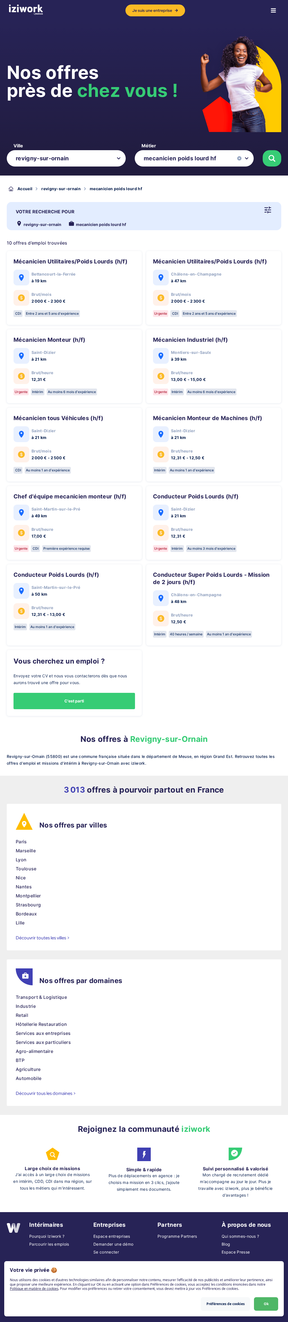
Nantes (24, 887)
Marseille (26, 850)
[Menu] (273, 10)
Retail (22, 1015)
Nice (21, 877)
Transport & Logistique (41, 997)
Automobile (28, 1078)
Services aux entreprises (43, 1033)
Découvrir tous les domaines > (46, 1093)
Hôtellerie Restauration (41, 1024)
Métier (148, 145)
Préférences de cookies (225, 1303)
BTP (20, 1060)
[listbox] (66, 158)
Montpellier (28, 896)
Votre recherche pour (45, 211)
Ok (266, 1303)
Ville (18, 145)
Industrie (26, 1006)
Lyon (21, 859)
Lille (20, 923)
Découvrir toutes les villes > (43, 938)
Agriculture (28, 1069)
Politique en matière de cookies (34, 1288)
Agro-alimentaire (34, 1051)
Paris (21, 841)
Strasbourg (28, 905)
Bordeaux (26, 914)
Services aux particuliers (43, 1042)
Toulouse (26, 868)
